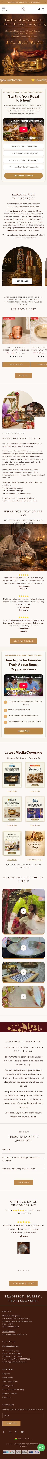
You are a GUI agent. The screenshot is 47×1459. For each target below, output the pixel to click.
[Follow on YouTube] (22, 1432)
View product (16, 364)
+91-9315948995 (8, 1331)
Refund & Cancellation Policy (13, 1389)
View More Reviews (23, 1283)
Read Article (12, 791)
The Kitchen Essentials (23, 176)
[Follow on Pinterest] (16, 1432)
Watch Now (24, 731)
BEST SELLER (22, 281)
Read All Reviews (23, 641)
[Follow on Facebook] (3, 1432)
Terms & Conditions (10, 1382)
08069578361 (13, 1327)
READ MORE (23, 1183)
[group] (23, 45)
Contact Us (6, 1397)
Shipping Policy (8, 1386)
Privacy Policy (7, 1378)
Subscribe (11, 1423)
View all (23, 375)
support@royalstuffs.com (17, 1334)
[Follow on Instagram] (10, 1432)
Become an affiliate (9, 1393)
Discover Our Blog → (35, 859)
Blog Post (6, 1374)
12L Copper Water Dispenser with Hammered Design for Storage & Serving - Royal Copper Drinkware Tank (16, 349)
